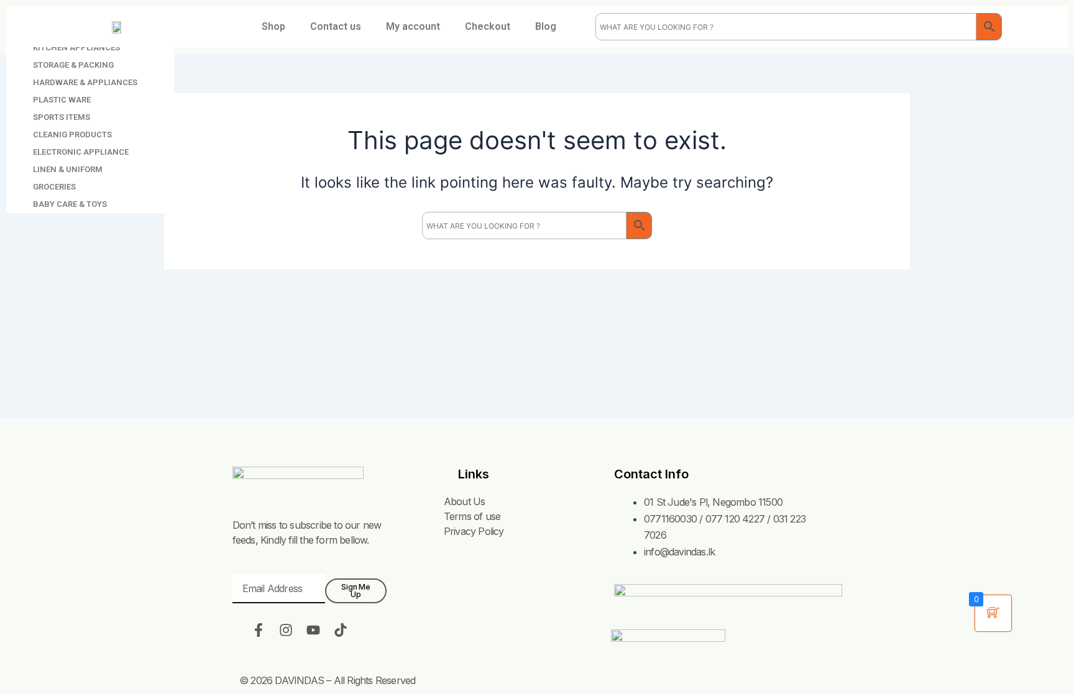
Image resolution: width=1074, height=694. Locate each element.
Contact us (335, 26)
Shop (273, 26)
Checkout (487, 26)
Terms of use (472, 516)
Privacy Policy (474, 531)
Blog (545, 26)
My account (413, 26)
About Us (464, 501)
